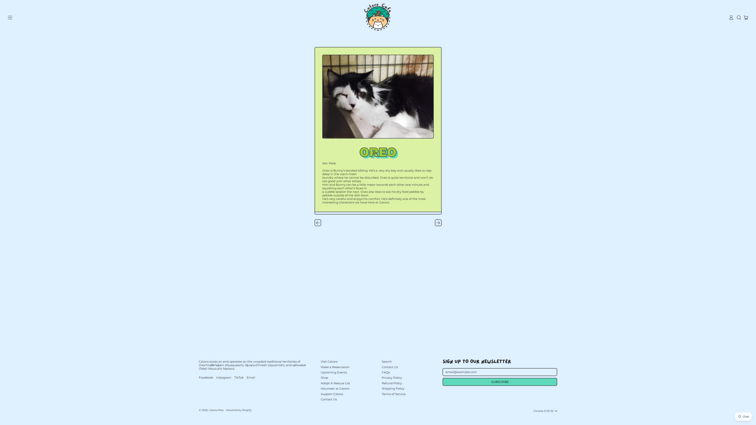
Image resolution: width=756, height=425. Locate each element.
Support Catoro (332, 394)
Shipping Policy (393, 388)
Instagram (223, 377)
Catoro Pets (216, 410)
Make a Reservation (335, 367)
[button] (738, 17)
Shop (324, 378)
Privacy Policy (392, 378)
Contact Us (329, 399)
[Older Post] (318, 222)
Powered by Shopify (239, 410)
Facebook (206, 377)
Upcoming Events (334, 372)
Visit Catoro (329, 361)
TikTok (239, 377)
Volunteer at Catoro (335, 388)
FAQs (386, 372)
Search (387, 361)
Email (251, 377)
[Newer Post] (438, 222)
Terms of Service (394, 394)
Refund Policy (392, 383)
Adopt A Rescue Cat (335, 383)
